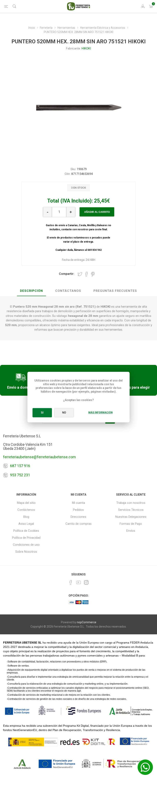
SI (42, 412)
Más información (100, 412)
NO (64, 412)
